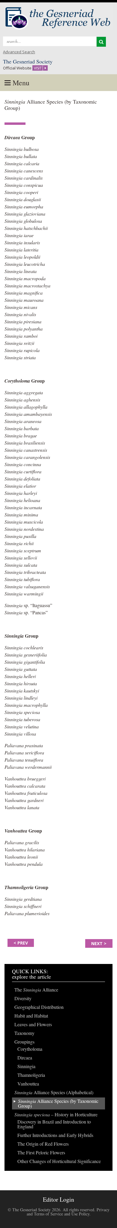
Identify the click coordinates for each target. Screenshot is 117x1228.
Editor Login (58, 1199)
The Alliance (36, 989)
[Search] (101, 42)
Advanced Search (19, 51)
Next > (98, 943)
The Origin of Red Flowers (43, 1144)
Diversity (23, 998)
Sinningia (26, 1066)
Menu (20, 82)
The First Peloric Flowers (41, 1152)
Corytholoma (29, 1049)
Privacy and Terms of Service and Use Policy (68, 1212)
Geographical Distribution (39, 1007)
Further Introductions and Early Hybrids (55, 1135)
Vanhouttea (28, 1083)
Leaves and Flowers (33, 1024)
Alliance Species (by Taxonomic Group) (58, 1103)
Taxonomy (24, 1033)
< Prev (21, 943)
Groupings (24, 1042)
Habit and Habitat (31, 1015)
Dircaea (24, 1057)
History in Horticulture (56, 1114)
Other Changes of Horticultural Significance (59, 1161)
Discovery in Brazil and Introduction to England (54, 1124)
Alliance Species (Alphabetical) (53, 1092)
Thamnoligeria (31, 1075)
